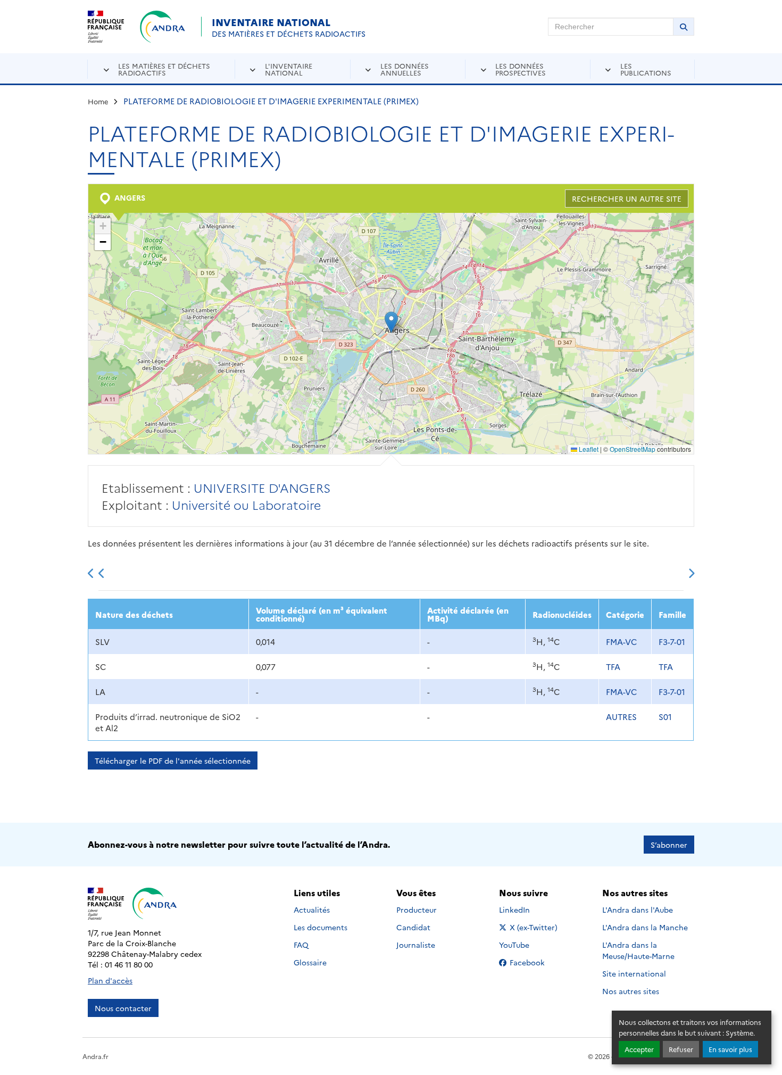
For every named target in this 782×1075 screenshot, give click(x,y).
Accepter (639, 1049)
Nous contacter (123, 1008)
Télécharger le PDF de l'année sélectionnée (173, 760)
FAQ (301, 944)
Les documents (320, 927)
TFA (613, 666)
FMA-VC (621, 641)
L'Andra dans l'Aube (637, 909)
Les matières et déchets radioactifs (164, 69)
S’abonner (669, 844)
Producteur (416, 909)
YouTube (526, 944)
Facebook (534, 962)
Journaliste (415, 944)
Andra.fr (95, 1056)
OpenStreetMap (632, 448)
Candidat (413, 927)
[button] (391, 322)
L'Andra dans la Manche (645, 927)
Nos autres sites (630, 991)
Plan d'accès (110, 980)
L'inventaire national (288, 69)
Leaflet (587, 448)
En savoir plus (730, 1049)
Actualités (312, 909)
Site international (634, 973)
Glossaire (310, 962)
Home (98, 101)
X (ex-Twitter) (534, 927)
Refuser (681, 1049)
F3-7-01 (672, 641)
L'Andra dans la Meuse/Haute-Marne (638, 950)
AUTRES (621, 716)
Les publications (645, 69)
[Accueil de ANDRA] (162, 27)
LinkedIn (526, 909)
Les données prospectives (520, 69)
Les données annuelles (404, 69)
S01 (665, 716)
